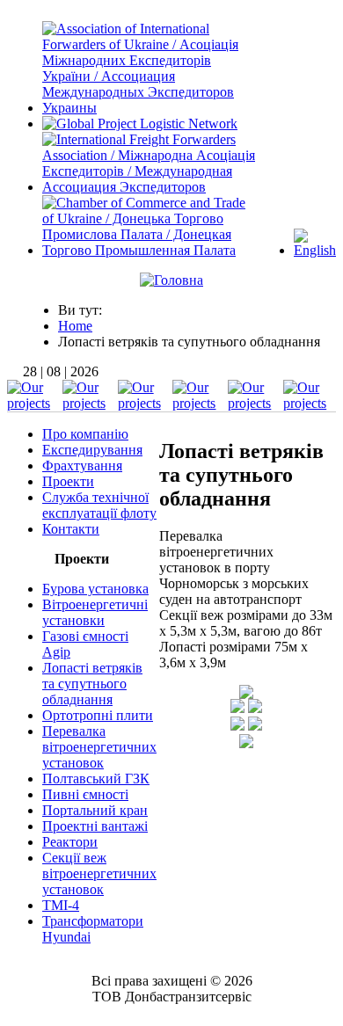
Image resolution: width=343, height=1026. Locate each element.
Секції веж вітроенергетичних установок (99, 873)
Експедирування (92, 449)
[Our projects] (33, 403)
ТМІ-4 (60, 905)
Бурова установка (95, 588)
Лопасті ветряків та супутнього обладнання (92, 683)
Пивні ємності (85, 794)
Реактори (70, 841)
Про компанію (85, 433)
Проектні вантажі (95, 826)
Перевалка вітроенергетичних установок (99, 747)
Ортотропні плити (97, 715)
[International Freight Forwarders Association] (148, 186)
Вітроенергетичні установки (95, 612)
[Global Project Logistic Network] (139, 123)
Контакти (70, 528)
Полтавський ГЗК (96, 778)
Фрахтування (82, 465)
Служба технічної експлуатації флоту (99, 505)
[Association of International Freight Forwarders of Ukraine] (148, 107)
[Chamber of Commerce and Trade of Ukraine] (148, 250)
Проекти (68, 481)
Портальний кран (95, 810)
